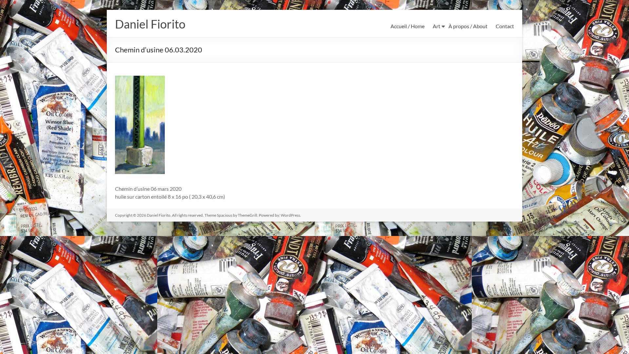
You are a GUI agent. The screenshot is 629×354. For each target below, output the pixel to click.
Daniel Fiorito (150, 24)
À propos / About (467, 26)
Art (436, 26)
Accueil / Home (408, 26)
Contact (505, 26)
